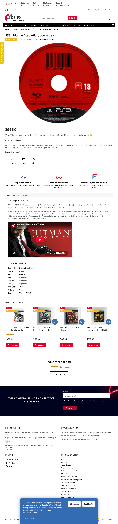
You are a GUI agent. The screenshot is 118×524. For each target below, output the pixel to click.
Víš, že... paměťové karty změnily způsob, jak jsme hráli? (81, 439)
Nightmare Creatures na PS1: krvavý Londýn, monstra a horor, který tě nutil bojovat (30, 439)
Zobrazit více (59, 374)
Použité (22, 274)
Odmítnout (74, 504)
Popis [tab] (8, 195)
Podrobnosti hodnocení (47, 39)
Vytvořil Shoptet (107, 519)
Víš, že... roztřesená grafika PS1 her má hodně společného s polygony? (86, 432)
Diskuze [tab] (25, 195)
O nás (63, 459)
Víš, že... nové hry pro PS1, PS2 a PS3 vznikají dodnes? (80, 436)
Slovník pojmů (66, 491)
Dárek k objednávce (68, 488)
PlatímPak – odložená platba (71, 480)
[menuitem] (10, 25)
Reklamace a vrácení (69, 471)
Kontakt (64, 462)
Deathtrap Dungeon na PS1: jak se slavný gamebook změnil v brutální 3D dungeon (30, 446)
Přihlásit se (70, 408)
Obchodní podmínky (68, 474)
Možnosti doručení (13, 140)
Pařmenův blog (66, 494)
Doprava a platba (67, 468)
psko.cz (11, 466)
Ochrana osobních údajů (70, 477)
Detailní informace (12, 152)
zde (39, 512)
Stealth (22, 293)
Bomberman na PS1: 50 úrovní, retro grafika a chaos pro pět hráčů (29, 432)
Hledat (72, 18)
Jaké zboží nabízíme (68, 482)
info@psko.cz (13, 460)
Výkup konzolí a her (68, 485)
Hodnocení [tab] (16, 195)
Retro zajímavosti (67, 497)
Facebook (12, 463)
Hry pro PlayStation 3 (27, 268)
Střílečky (29, 293)
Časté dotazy (66, 465)
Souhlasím (88, 504)
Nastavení (29, 518)
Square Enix (23, 290)
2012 (21, 287)
